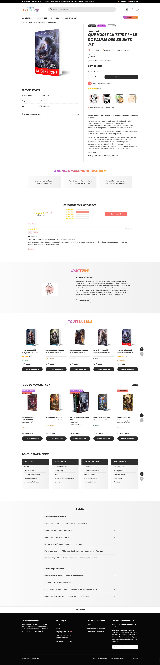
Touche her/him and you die (64, 478)
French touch (95, 50)
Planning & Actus (71, 18)
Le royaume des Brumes (112, 37)
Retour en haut (80, 610)
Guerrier (107, 50)
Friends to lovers (30, 471)
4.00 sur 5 (48, 213)
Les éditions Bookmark (32, 658)
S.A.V (58, 624)
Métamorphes (119, 467)
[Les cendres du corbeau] (56, 337)
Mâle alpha (118, 478)
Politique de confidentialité (117, 658)
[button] (137, 9)
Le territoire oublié (29, 350)
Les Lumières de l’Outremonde (28, 418)
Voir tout (135, 385)
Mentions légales (102, 658)
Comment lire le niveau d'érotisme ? (102, 107)
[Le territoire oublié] (32, 337)
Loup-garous (118, 471)
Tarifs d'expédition (133, 658)
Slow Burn (57, 482)
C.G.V (93, 658)
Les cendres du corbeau (55, 350)
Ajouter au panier (121, 77)
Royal (56, 474)
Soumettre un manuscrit (96, 628)
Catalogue (26, 18)
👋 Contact (122, 1)
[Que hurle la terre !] (127, 337)
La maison (55, 18)
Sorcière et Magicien (121, 50)
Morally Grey (58, 471)
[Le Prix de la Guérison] (103, 402)
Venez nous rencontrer (95, 632)
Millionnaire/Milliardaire (32, 482)
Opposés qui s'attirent (32, 474)
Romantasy (31, 22)
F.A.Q (58, 628)
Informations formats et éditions (100, 61)
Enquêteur (87, 467)
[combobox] (82, 9)
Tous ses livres (83, 301)
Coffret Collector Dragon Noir (79, 418)
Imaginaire (41, 22)
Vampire (117, 482)
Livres (23, 22)
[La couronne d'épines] (56, 402)
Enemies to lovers (60, 467)
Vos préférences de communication (63, 636)
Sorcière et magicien (91, 471)
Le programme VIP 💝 (64, 632)
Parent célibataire (30, 478)
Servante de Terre (124, 417)
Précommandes (41, 18)
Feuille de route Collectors (65, 641)
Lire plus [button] (31, 249)
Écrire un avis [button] (116, 214)
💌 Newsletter (133, 1)
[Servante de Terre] (127, 402)
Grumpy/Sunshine (90, 478)
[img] (32, 229)
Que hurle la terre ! (124, 350)
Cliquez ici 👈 (79, 1)
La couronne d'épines (54, 417)
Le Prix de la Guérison (101, 417)
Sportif (26, 467)
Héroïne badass (89, 474)
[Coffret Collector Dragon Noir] (80, 402)
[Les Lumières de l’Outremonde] (32, 402)
